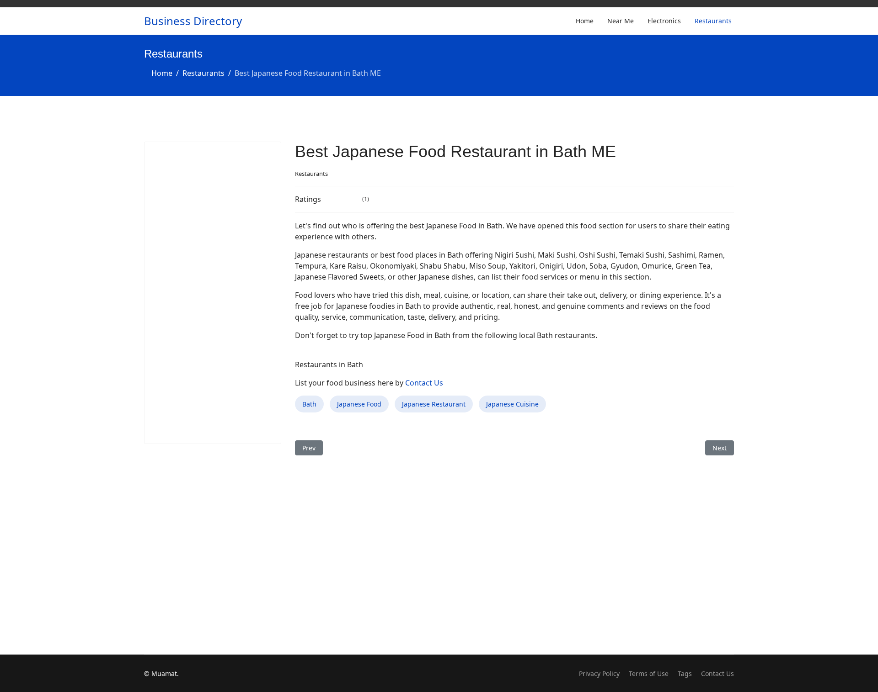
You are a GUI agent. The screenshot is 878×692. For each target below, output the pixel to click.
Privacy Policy (599, 673)
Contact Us (424, 383)
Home (585, 20)
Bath (309, 404)
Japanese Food (359, 404)
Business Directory (193, 21)
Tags (685, 673)
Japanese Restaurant (434, 404)
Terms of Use (649, 673)
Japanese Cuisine (512, 404)
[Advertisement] (212, 293)
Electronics (664, 20)
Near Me (620, 20)
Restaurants (713, 20)
